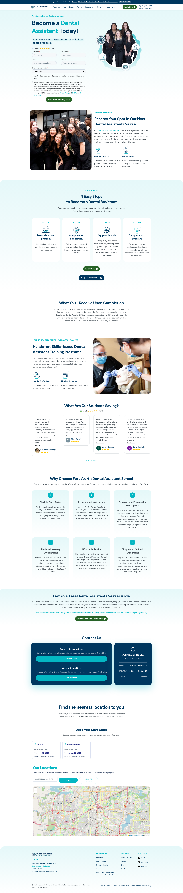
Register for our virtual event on (85, 2)
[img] (91, 811)
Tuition (79, 7)
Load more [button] (90, 460)
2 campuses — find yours (41, 866)
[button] (46, 750)
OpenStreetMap (139, 835)
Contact (124, 869)
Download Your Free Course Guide (90, 619)
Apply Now (128, 7)
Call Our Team (71, 659)
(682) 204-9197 (146, 6)
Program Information (90, 278)
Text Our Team (71, 678)
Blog (122, 865)
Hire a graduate (126, 857)
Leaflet (131, 835)
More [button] (99, 7)
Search (68, 780)
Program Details (68, 7)
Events (123, 861)
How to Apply (101, 861)
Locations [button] (89, 7)
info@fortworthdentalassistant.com (44, 871)
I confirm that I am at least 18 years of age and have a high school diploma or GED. (59, 77)
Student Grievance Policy (120, 886)
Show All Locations (88, 780)
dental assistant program (109, 130)
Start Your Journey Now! (59, 99)
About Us (56, 7)
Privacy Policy (64, 93)
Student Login (111, 7)
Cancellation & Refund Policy (141, 886)
